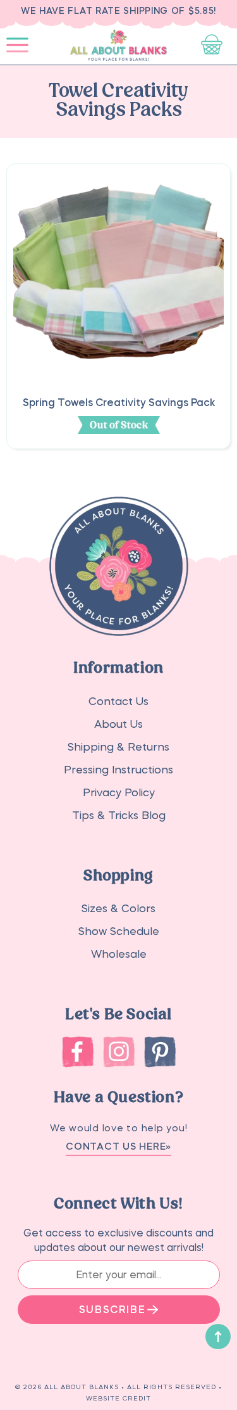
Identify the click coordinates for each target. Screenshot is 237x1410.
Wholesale (119, 954)
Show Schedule (118, 931)
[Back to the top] (218, 1336)
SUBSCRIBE (112, 1309)
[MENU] (17, 45)
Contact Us (118, 701)
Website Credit (118, 1398)
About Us (118, 724)
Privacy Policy (119, 792)
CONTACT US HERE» (118, 1146)
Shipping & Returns (118, 747)
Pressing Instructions (118, 770)
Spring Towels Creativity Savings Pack (119, 402)
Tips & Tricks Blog (119, 815)
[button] (17, 45)
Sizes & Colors (118, 908)
